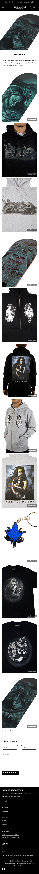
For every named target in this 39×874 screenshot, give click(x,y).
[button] (3, 7)
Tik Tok (4, 821)
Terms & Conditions (10, 863)
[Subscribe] (34, 801)
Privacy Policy (21, 863)
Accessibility (30, 863)
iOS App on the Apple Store (10, 835)
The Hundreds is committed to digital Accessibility (17, 855)
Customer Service (19, 866)
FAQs (3, 851)
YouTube (4, 824)
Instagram (5, 818)
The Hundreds (16, 861)
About (3, 848)
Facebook (5, 811)
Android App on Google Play (10, 837)
